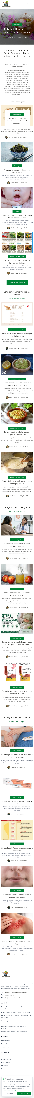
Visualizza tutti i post (17, 299)
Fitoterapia (17, 24)
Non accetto (10, 1093)
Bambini (17, 211)
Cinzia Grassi (5, 1047)
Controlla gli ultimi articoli (17, 282)
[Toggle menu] (31, 4)
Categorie (5, 1052)
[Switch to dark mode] (27, 4)
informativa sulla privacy (9, 1090)
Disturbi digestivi (17, 114)
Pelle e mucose (17, 750)
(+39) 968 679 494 (9, 995)
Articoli (4, 1003)
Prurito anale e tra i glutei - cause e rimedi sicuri (15, 1012)
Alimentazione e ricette (17, 256)
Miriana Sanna (5, 1040)
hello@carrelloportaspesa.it (12, 998)
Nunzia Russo (5, 1044)
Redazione (5, 1037)
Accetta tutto (24, 1093)
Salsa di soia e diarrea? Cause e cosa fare (14, 1031)
